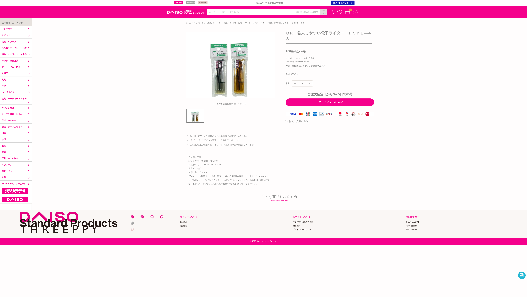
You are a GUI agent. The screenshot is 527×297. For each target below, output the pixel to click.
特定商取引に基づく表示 (303, 222)
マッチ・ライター (252, 23)
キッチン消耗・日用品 (203, 23)
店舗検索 (183, 226)
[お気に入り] (339, 12)
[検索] (323, 12)
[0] (347, 12)
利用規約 (296, 226)
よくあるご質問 (412, 222)
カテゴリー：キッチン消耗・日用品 (300, 58)
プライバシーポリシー (302, 229)
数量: (288, 83)
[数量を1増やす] (310, 83)
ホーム (188, 23)
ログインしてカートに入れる (329, 102)
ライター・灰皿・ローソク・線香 (228, 23)
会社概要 (183, 222)
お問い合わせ (411, 226)
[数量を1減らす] (295, 83)
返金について (292, 74)
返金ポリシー (411, 229)
